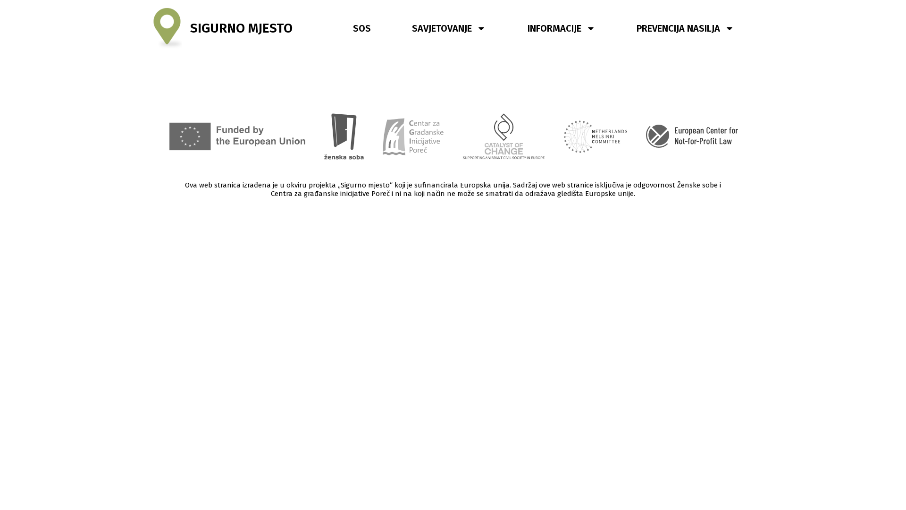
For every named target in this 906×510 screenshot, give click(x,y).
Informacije (554, 28)
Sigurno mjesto (241, 28)
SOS (362, 28)
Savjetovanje (442, 28)
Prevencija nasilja (678, 28)
